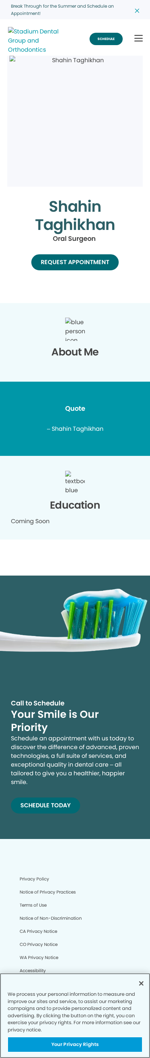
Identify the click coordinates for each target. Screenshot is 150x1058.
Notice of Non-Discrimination (51, 918)
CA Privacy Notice (38, 931)
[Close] (141, 983)
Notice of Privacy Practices (48, 892)
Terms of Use (33, 905)
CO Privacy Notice (39, 944)
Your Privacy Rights (75, 1044)
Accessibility (33, 970)
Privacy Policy (34, 879)
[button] (138, 39)
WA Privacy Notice (39, 957)
